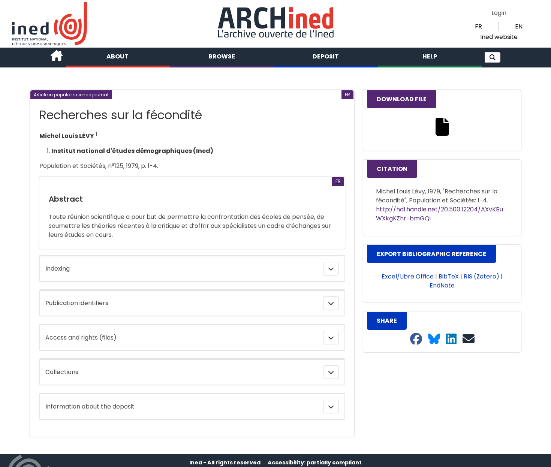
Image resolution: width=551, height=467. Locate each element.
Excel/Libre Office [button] (408, 276)
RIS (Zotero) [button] (481, 276)
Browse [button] (221, 56)
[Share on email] (469, 339)
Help (429, 56)
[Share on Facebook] (416, 339)
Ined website (499, 37)
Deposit (326, 56)
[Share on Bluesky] (434, 339)
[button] (492, 57)
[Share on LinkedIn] (451, 339)
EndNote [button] (442, 285)
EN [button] (519, 26)
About (117, 56)
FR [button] (478, 26)
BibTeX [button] (449, 276)
